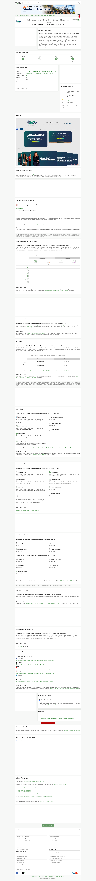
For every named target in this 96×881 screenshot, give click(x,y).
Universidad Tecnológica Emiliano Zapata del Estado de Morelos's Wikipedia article (56, 718)
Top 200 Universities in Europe (22, 842)
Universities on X (53, 838)
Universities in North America (22, 854)
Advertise (46, 876)
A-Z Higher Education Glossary (46, 801)
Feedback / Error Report (48, 825)
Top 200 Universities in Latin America (24, 840)
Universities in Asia (20, 862)
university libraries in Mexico (48, 796)
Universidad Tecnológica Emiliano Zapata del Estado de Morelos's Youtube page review (34, 669)
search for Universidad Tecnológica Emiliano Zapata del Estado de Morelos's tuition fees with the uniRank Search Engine (49, 370)
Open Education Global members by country (57, 704)
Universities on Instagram (54, 840)
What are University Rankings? (24, 791)
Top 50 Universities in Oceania (22, 849)
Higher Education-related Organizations (57, 856)
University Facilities (61, 580)
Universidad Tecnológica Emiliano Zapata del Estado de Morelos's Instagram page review (35, 673)
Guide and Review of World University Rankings (28, 792)
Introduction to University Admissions (38, 454)
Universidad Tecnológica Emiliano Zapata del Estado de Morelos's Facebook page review (35, 660)
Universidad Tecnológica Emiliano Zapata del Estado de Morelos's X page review (33, 664)
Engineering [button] (24, 282)
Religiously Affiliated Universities (56, 860)
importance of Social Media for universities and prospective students (64, 688)
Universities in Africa (20, 860)
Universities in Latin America (22, 856)
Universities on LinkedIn (54, 847)
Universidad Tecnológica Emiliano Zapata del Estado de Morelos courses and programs (47, 325)
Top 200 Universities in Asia (22, 847)
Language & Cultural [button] (22, 269)
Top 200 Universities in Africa (22, 845)
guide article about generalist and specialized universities (56, 290)
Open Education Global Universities (23, 869)
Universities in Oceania (21, 864)
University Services (71, 580)
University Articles (53, 854)
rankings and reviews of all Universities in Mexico (34, 781)
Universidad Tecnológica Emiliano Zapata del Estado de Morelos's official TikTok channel (35, 681)
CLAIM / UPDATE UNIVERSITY (48, 723)
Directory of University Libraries (56, 858)
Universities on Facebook (54, 836)
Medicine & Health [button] (23, 276)
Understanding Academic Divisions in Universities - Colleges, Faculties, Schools (42, 603)
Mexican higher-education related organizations (30, 796)
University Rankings (29, 2)
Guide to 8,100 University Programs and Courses (28, 788)
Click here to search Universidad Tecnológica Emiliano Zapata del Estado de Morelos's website (36, 174)
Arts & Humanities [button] (23, 266)
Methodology (37, 876)
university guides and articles (26, 787)
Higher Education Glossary (55, 862)
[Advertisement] (25, 37)
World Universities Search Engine (61, 784)
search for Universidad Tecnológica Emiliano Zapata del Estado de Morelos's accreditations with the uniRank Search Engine (48, 224)
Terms (50, 876)
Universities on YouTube (54, 842)
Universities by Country (40, 2)
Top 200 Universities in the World (23, 836)
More (47, 2)
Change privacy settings (59, 876)
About (33, 876)
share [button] (77, 22)
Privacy (52, 876)
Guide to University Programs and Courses (36, 333)
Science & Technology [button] (22, 279)
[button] (35, 261)
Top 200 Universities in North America (24, 838)
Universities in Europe (21, 858)
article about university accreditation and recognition (46, 230)
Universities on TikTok (54, 845)
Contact (42, 876)
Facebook (20, 872)
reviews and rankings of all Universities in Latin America (35, 798)
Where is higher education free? (25, 790)
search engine (29, 326)
